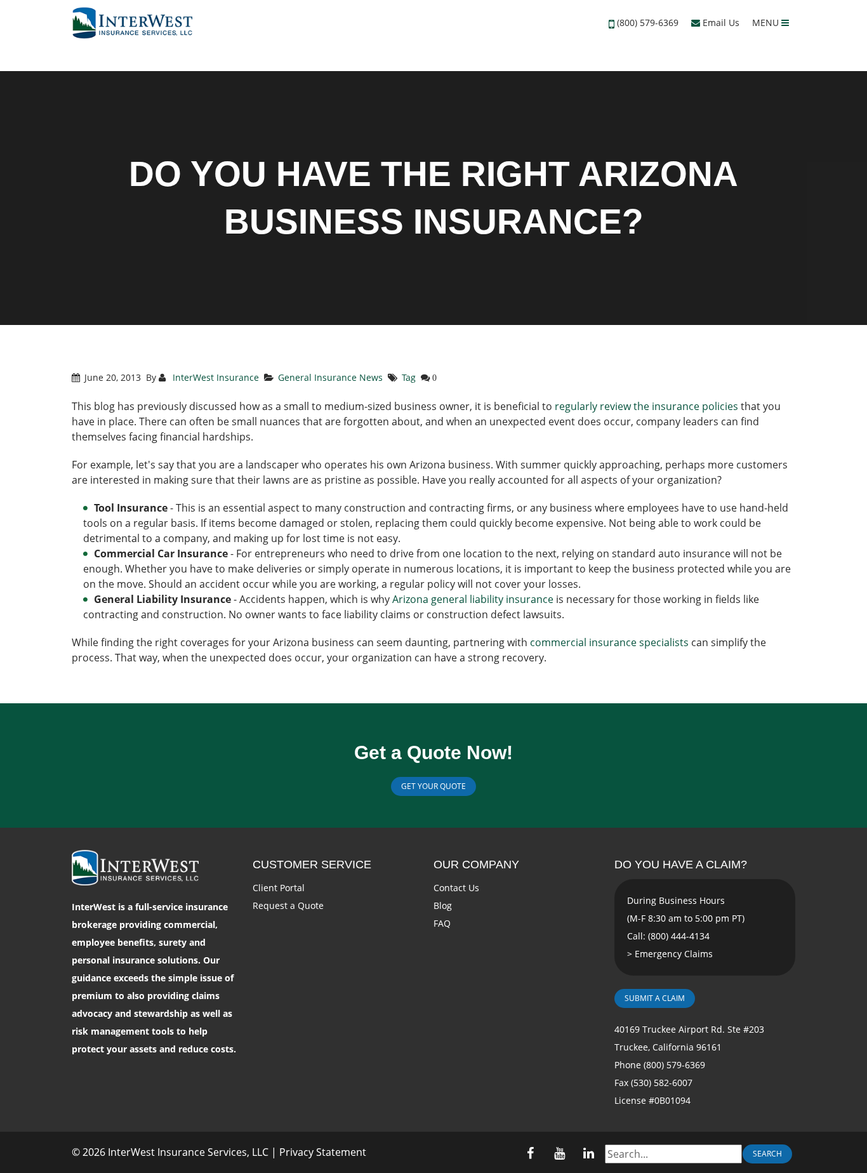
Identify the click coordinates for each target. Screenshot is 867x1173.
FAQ (442, 923)
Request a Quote (288, 905)
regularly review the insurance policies (646, 406)
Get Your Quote (433, 786)
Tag (409, 377)
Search (767, 1153)
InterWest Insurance (214, 377)
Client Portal (279, 888)
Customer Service (312, 864)
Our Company (476, 864)
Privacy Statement (322, 1152)
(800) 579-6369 (647, 23)
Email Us (719, 23)
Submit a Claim (655, 998)
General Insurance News (330, 377)
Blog (443, 905)
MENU (766, 23)
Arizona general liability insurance (472, 599)
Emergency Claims (674, 954)
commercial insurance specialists (609, 642)
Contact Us (456, 888)
